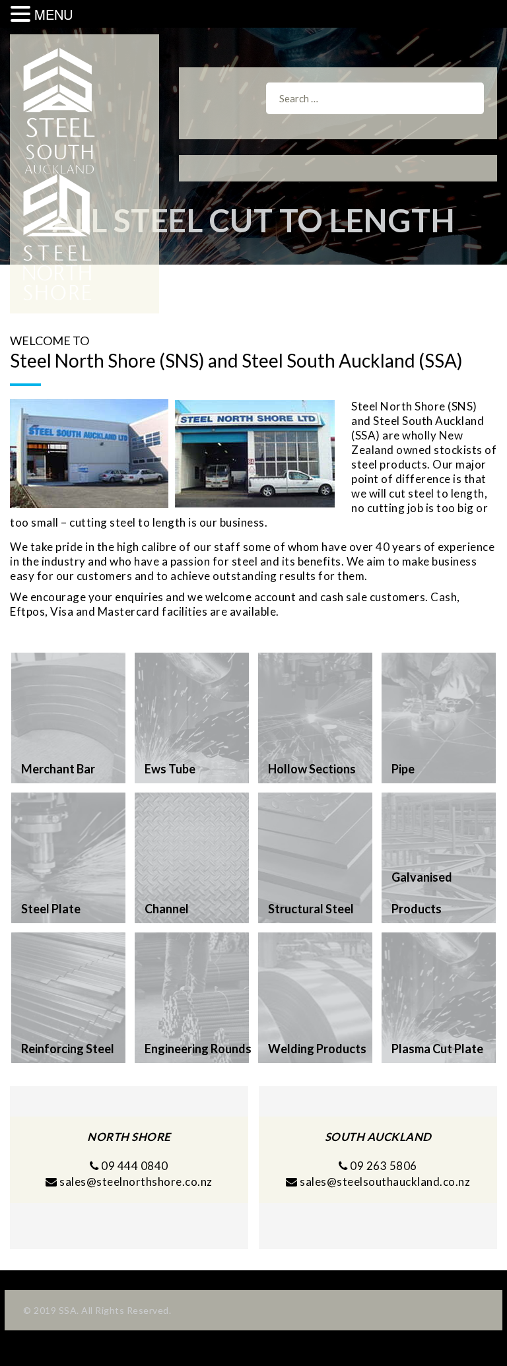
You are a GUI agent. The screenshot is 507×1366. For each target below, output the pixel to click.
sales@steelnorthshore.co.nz (136, 1181)
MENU (53, 14)
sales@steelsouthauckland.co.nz (385, 1181)
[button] (22, 14)
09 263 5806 (382, 1166)
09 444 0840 (133, 1166)
